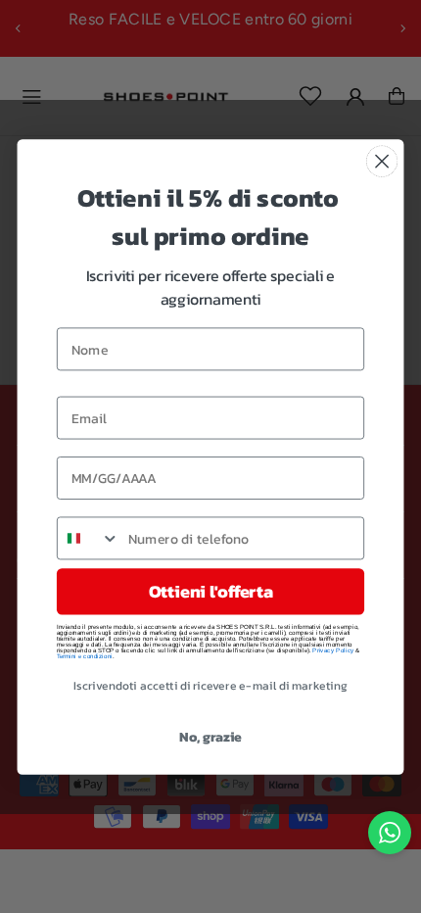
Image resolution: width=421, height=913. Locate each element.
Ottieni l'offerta (210, 590)
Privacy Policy (332, 649)
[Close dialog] (382, 161)
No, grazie (210, 736)
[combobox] (88, 537)
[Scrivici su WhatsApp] (389, 832)
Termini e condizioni (85, 656)
